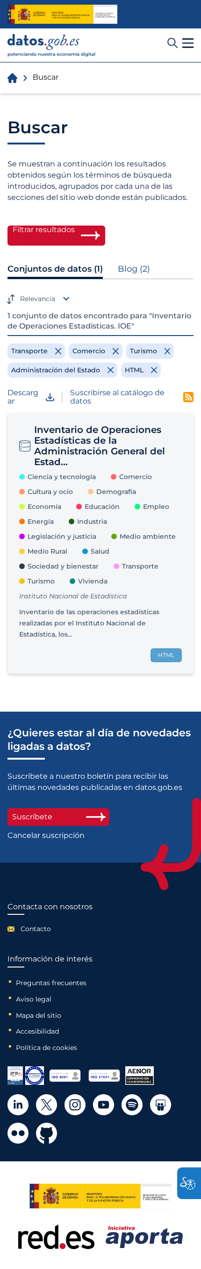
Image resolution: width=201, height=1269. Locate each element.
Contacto (36, 929)
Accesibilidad (37, 1031)
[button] (188, 43)
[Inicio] (51, 45)
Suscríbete (32, 816)
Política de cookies (46, 1047)
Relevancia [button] (37, 299)
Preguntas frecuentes (51, 983)
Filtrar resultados (44, 230)
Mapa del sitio (38, 1015)
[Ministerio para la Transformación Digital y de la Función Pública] (62, 14)
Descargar (22, 397)
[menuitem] (50, 929)
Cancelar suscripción (46, 835)
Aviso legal (33, 999)
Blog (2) (134, 269)
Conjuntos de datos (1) (55, 269)
